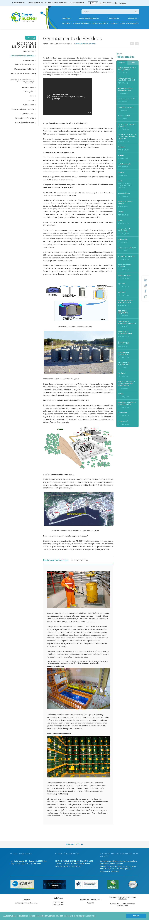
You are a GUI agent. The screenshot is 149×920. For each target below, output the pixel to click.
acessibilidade (19, 3)
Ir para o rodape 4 (77, 3)
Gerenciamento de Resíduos (22, 56)
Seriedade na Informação (24, 118)
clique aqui (123, 899)
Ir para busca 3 (64, 3)
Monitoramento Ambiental (24, 69)
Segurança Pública (27, 114)
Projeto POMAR (28, 87)
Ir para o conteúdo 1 (36, 3)
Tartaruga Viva (28, 92)
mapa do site (107, 3)
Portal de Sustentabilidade (24, 65)
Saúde (32, 96)
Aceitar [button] (136, 916)
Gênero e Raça (28, 51)
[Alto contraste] (100, 3)
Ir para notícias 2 (51, 3)
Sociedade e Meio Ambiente (61, 43)
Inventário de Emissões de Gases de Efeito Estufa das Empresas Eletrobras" (22, 81)
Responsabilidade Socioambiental (23, 73)
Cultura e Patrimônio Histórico (23, 109)
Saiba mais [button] (90, 916)
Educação (30, 100)
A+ (97, 3)
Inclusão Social (28, 105)
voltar (31, 38)
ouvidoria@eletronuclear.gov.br (26, 903)
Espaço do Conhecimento (24, 122)
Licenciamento (28, 60)
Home (45, 43)
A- (89, 3)
